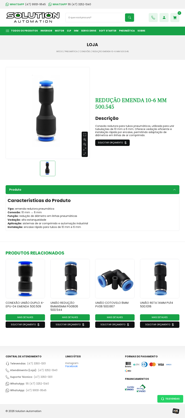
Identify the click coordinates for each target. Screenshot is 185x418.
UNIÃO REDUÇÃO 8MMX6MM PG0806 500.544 (64, 306)
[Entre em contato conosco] (153, 17)
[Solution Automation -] (33, 17)
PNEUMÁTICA (127, 30)
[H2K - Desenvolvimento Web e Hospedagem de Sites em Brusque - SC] (175, 411)
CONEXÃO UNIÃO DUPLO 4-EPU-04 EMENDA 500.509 (25, 304)
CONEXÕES (85, 51)
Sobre (141, 30)
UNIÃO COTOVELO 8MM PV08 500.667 (111, 304)
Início (59, 51)
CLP (69, 30)
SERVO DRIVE (88, 30)
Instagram (71, 363)
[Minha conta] (164, 17)
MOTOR (59, 30)
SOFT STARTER (107, 30)
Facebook (71, 366)
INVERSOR (46, 30)
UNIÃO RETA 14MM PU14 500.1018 (156, 304)
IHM (76, 30)
